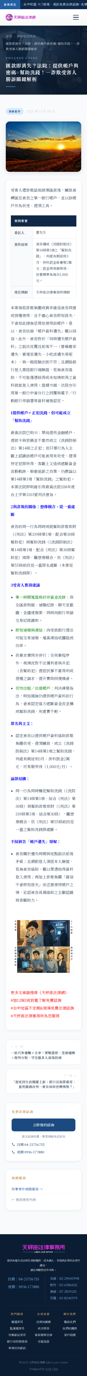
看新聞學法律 (43, 1335)
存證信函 (43, 1341)
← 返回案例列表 (24, 1199)
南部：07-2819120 (63, 1291)
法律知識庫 (43, 1322)
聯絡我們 (70, 1322)
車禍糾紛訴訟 (17, 1348)
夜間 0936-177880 (30, 1151)
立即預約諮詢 (43, 1124)
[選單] (76, 17)
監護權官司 (17, 1328)
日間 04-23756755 (31, 1144)
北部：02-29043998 (64, 1278)
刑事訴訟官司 (17, 1335)
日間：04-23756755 (23, 1278)
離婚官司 (17, 1322)
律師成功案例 (26, 36)
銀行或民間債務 (17, 1341)
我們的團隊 (70, 1328)
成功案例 (43, 1328)
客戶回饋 (70, 1335)
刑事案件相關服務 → (27, 1189)
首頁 (9, 36)
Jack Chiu (52, 1369)
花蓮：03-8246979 (63, 1298)
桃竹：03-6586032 (63, 1285)
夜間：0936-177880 (23, 1286)
